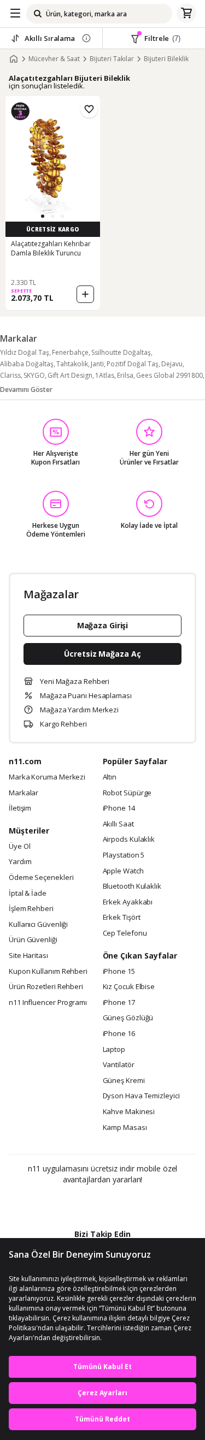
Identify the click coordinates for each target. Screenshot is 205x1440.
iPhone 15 (119, 971)
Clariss (10, 375)
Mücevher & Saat (54, 59)
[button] (42, 216)
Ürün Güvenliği (33, 940)
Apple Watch (123, 871)
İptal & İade (27, 893)
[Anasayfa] (14, 59)
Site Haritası (28, 955)
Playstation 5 (124, 855)
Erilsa (125, 375)
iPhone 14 (119, 808)
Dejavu (172, 363)
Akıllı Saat (118, 824)
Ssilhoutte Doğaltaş (121, 352)
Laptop (114, 1049)
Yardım (20, 862)
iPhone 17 (119, 1002)
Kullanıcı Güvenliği (38, 924)
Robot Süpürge (127, 793)
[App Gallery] (132, 1203)
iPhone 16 (119, 1034)
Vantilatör (118, 1065)
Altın (110, 777)
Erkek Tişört (121, 917)
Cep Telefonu (125, 933)
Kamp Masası (125, 1127)
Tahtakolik (72, 363)
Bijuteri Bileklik (166, 59)
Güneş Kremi (124, 1080)
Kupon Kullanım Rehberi (48, 971)
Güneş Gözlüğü (128, 1018)
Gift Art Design (70, 375)
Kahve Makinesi (129, 1112)
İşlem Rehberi (31, 909)
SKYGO (34, 375)
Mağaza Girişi (102, 625)
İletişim (20, 808)
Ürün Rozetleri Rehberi (46, 987)
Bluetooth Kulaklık (132, 886)
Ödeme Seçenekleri (41, 877)
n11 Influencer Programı (48, 1002)
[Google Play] (68, 1203)
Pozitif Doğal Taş (133, 363)
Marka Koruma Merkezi (47, 777)
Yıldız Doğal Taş (24, 352)
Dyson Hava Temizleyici (141, 1096)
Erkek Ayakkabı (128, 902)
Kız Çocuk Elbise (129, 987)
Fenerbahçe (70, 352)
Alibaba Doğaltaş (27, 363)
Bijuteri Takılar (112, 59)
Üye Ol (19, 846)
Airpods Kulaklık (129, 839)
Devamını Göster (26, 389)
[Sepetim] (186, 13)
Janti (97, 363)
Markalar (23, 793)
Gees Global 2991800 (169, 375)
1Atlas (104, 375)
